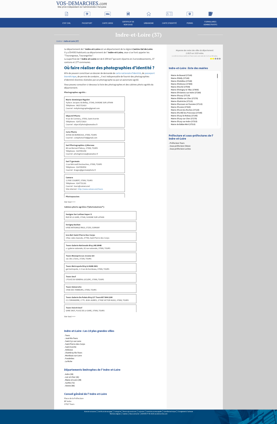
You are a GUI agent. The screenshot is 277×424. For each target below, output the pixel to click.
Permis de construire (129, 411)
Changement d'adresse (185, 411)
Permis (190, 23)
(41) (72, 377)
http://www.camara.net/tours (90, 189)
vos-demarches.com (160, 414)
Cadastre (141, 411)
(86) (70, 385)
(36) (69, 374)
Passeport (87, 23)
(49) (73, 380)
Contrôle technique (169, 411)
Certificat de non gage (128, 23)
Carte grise (117, 411)
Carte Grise (107, 23)
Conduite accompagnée (154, 411)
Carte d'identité (169, 23)
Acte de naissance (90, 411)
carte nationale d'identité (128, 73)
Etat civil (66, 23)
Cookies (125, 414)
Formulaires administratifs (210, 23)
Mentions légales (115, 414)
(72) (70, 382)
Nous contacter (134, 414)
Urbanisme (149, 23)
